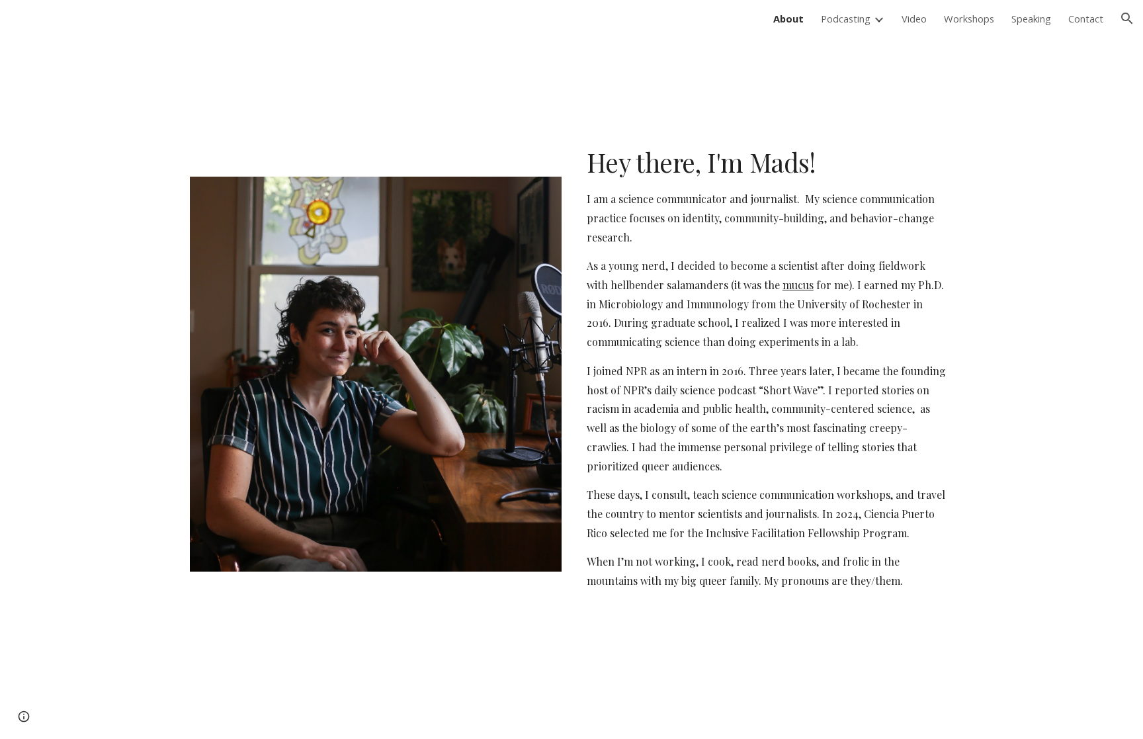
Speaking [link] (1031, 18)
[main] (767, 380)
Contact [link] (1085, 18)
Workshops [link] (969, 18)
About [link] (788, 18)
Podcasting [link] (845, 18)
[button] (1127, 18)
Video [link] (914, 18)
